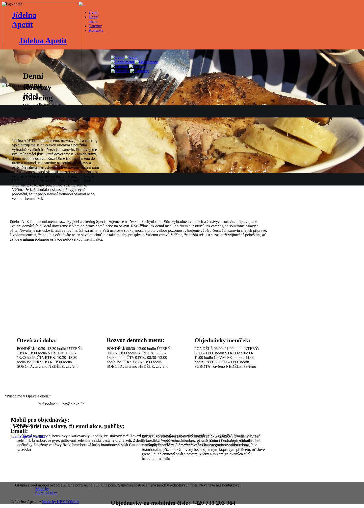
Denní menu (93, 19)
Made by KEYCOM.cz (60, 502)
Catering (95, 26)
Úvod (93, 12)
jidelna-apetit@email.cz (29, 436)
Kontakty (96, 30)
